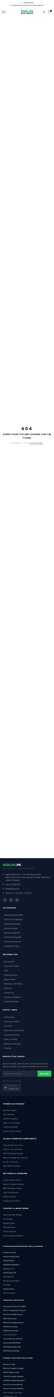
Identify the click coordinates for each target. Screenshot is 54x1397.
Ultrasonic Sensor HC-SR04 (14, 1306)
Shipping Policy (10, 975)
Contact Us (9, 993)
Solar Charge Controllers (13, 1145)
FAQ (6, 970)
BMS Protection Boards (12, 1188)
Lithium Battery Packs (12, 1180)
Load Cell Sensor (10, 1335)
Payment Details (11, 1001)
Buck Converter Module (13, 1384)
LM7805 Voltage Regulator (14, 1380)
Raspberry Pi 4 (9, 1269)
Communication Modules (13, 1236)
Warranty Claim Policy (13, 984)
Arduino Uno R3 (9, 1252)
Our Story (8, 1026)
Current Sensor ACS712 (13, 1339)
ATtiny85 (6, 1285)
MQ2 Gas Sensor (10, 1318)
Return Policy (9, 979)
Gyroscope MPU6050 (12, 1343)
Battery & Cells (9, 1364)
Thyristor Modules (10, 1127)
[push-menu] (4, 12)
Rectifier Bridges (10, 1110)
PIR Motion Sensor (10, 1327)
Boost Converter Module (13, 1388)
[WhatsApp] (17, 900)
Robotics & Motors (12, 933)
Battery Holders (9, 1197)
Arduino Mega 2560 (11, 1256)
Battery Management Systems (15, 1158)
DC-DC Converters (10, 1162)
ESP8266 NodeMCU (11, 1265)
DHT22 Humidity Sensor (13, 1314)
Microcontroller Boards (12, 1215)
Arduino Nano (8, 1289)
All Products (9, 1017)
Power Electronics (11, 1035)
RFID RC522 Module (11, 1351)
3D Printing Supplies (13, 937)
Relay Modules (9, 1227)
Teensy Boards (9, 1293)
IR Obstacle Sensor (11, 1331)
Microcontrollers (11, 928)
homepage (36, 443)
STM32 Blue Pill (9, 1273)
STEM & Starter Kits (12, 941)
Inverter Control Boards (12, 1149)
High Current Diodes (11, 1123)
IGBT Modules (9, 1114)
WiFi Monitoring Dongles (13, 1153)
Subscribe (44, 1073)
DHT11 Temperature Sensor (14, 1310)
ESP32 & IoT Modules (13, 919)
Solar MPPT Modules (11, 1166)
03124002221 (29, 3)
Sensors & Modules (12, 924)
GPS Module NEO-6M (12, 1347)
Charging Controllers (11, 1201)
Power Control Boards (12, 1131)
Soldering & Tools (11, 946)
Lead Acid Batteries (11, 1192)
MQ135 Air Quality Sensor (13, 1323)
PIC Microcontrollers (11, 1281)
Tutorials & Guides (12, 1021)
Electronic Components (14, 1030)
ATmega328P (8, 1277)
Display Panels (9, 1223)
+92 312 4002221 (13, 884)
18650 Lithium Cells (11, 1372)
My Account (9, 961)
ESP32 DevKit (8, 1261)
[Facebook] (5, 900)
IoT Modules (8, 1219)
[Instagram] (11, 900)
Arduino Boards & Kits (13, 915)
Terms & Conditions (12, 997)
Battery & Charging (12, 1044)
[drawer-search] (44, 12)
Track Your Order (11, 966)
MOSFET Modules (10, 1119)
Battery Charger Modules (13, 1184)
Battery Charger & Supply (13, 1368)
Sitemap (7, 1048)
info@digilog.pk (12, 889)
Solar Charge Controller (12, 1392)
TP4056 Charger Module (13, 1376)
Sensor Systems (9, 1231)
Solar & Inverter (10, 1039)
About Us (8, 988)
